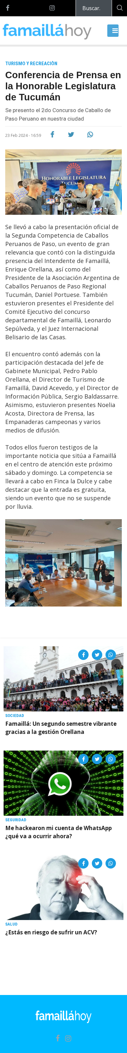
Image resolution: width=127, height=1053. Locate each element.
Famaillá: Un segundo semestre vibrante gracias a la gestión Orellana (61, 728)
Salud (11, 924)
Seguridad (15, 819)
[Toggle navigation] (113, 30)
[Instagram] (52, 8)
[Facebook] (7, 8)
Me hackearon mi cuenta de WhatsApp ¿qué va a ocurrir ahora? (58, 832)
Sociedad (14, 715)
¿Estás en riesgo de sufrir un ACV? (51, 932)
